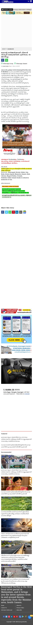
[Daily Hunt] (26, 616)
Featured (4, 434)
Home (3, 49)
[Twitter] (6, 617)
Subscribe (19, 610)
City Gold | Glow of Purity (10, 186)
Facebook (12, 159)
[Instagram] (9, 617)
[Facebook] (4, 617)
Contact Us (4, 607)
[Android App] (23, 616)
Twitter (19, 159)
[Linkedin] (12, 617)
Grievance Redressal (6, 610)
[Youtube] (14, 617)
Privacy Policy (20, 607)
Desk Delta (5, 66)
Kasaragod (11, 49)
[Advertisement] (16, 30)
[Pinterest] (17, 617)
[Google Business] (20, 616)
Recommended (6, 452)
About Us (18, 605)
